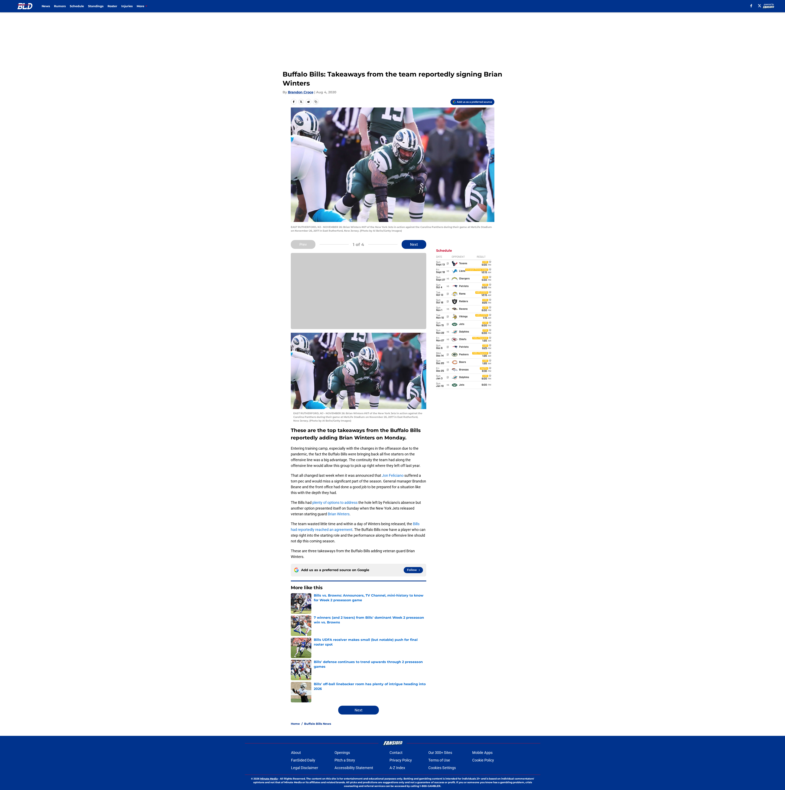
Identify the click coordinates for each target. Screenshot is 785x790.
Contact (396, 752)
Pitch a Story (345, 760)
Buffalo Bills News (317, 724)
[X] (759, 5)
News (46, 6)
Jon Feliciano (392, 475)
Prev (303, 244)
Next (414, 244)
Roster (112, 6)
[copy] (316, 102)
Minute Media (269, 778)
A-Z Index (397, 768)
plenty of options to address (335, 502)
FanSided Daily (303, 760)
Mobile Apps (482, 752)
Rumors (60, 6)
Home (295, 724)
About (296, 752)
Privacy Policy (401, 760)
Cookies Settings (442, 768)
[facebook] (751, 5)
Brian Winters (339, 514)
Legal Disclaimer (304, 768)
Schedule (77, 6)
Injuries (127, 6)
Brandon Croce (300, 92)
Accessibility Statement (354, 768)
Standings (95, 6)
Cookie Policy (483, 760)
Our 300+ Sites (440, 752)
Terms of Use (439, 760)
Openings (342, 752)
